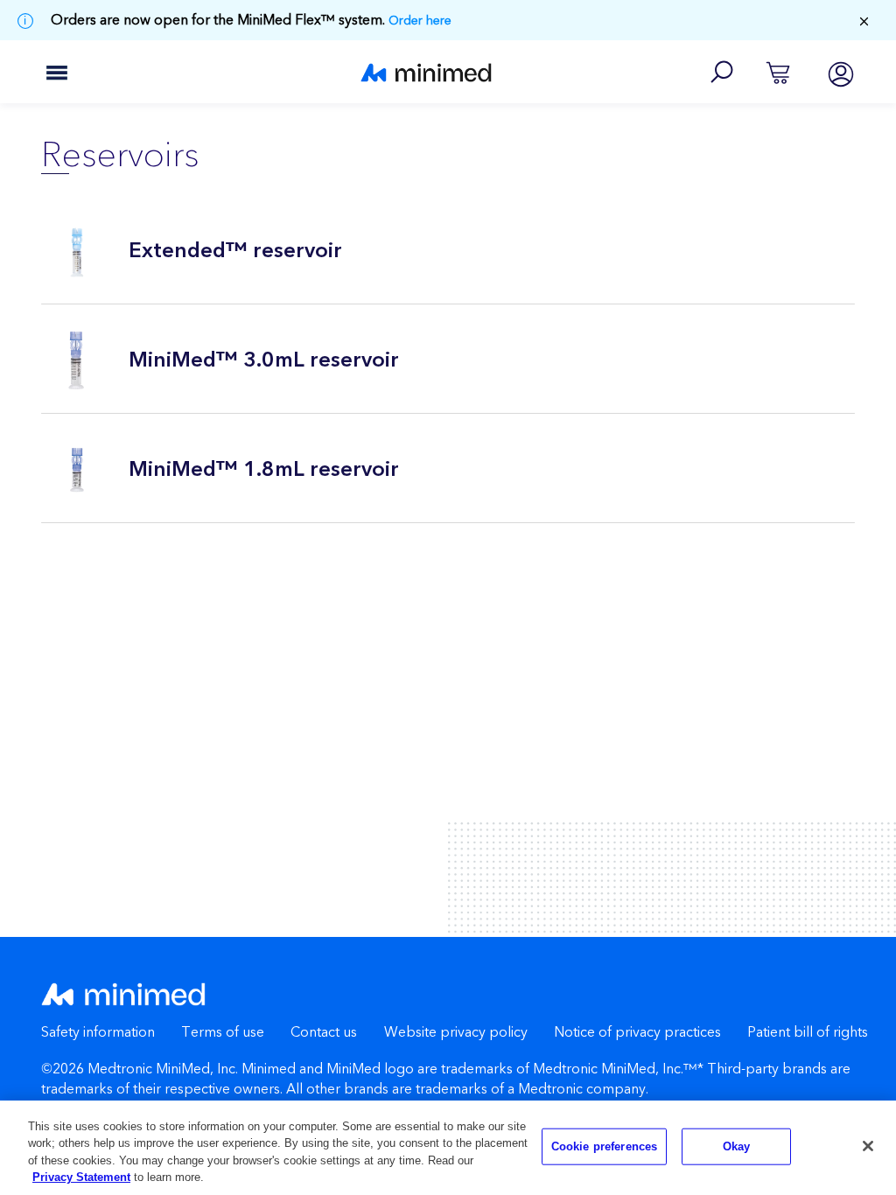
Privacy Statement (81, 1177)
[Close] (868, 1146)
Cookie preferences (604, 1146)
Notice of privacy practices (637, 1032)
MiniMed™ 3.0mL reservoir (264, 360)
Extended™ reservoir (235, 251)
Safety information (98, 1032)
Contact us (323, 1032)
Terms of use (222, 1032)
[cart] (778, 72)
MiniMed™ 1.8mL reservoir (264, 470)
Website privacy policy (456, 1032)
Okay (737, 1146)
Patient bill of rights (807, 1032)
